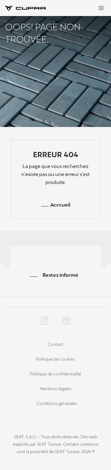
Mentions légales (56, 388)
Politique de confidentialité (55, 373)
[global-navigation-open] (101, 8)
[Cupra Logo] (25, 8)
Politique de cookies (55, 359)
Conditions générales (56, 403)
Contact (55, 344)
